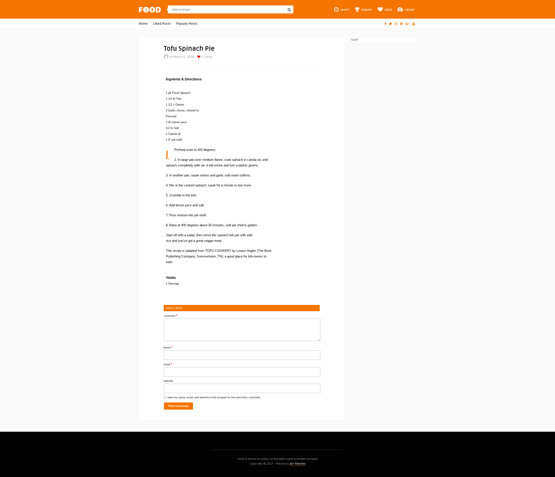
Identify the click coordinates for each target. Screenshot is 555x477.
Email (168, 364)
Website (168, 381)
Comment (170, 316)
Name (168, 347)
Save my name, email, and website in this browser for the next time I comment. (214, 397)
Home (143, 24)
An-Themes (298, 464)
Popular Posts (186, 24)
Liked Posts (162, 24)
